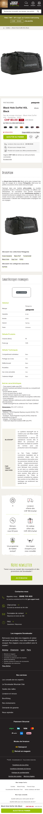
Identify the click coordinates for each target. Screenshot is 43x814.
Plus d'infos (6, 666)
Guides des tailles (9, 689)
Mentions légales (29, 776)
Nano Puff (17, 256)
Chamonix (14, 650)
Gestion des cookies (15, 776)
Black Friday (21, 786)
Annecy (5, 650)
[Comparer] (37, 137)
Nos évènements (8, 703)
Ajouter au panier (15, 137)
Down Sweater (7, 256)
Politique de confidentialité (20, 772)
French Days (31, 786)
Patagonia (8, 103)
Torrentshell (27, 256)
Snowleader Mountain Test (14, 789)
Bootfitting (6, 698)
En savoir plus (7, 159)
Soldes (13, 786)
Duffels (8, 28)
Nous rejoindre (7, 712)
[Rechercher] (39, 10)
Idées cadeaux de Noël (32, 789)
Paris (29, 650)
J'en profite (28, 21)
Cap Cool (14, 259)
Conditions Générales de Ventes (20, 768)
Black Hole (5, 259)
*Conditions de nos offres (20, 765)
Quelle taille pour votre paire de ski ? (22, 799)
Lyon (23, 650)
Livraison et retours (9, 694)
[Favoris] (31, 137)
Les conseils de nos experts (13, 680)
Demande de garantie (10, 708)
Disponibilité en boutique (31, 132)
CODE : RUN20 (16, 21)
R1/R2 (21, 259)
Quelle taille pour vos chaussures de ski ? (23, 802)
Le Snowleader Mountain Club (13, 684)
